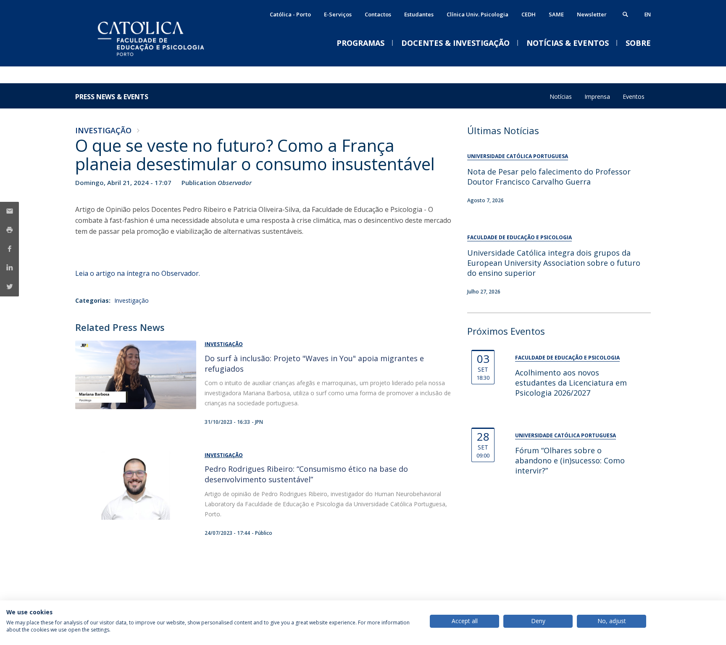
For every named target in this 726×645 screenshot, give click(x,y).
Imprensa (597, 96)
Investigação (103, 130)
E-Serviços (338, 14)
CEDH (528, 14)
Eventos (633, 96)
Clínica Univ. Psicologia (477, 14)
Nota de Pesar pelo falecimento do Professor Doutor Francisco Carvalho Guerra (549, 177)
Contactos (378, 14)
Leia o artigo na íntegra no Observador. (137, 273)
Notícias (561, 96)
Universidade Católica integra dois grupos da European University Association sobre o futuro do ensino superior (553, 263)
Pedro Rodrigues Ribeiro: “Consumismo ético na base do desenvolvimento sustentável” (306, 474)
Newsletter (592, 14)
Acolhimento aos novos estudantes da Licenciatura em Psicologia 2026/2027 (571, 382)
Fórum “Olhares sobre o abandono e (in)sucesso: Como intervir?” (570, 460)
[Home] (159, 58)
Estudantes (419, 14)
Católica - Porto (290, 14)
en (647, 14)
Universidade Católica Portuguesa (517, 156)
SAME (556, 14)
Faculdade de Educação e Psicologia (519, 237)
